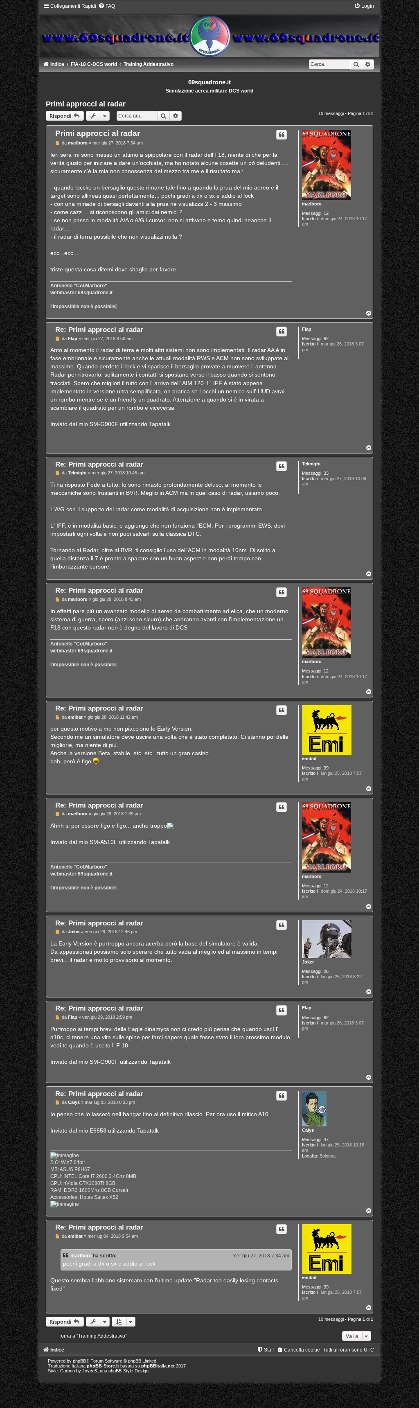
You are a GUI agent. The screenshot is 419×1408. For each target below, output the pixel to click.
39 (326, 767)
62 (326, 338)
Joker (308, 961)
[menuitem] (106, 6)
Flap (306, 329)
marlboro (312, 203)
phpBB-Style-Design (128, 1370)
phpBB (79, 1360)
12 (326, 213)
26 (326, 971)
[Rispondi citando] (281, 135)
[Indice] (210, 30)
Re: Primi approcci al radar (99, 329)
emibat (309, 758)
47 (326, 1139)
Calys (308, 1130)
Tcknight (311, 463)
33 (326, 473)
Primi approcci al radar (86, 104)
